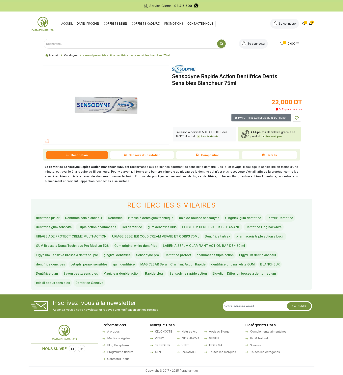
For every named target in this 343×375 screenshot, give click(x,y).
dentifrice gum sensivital (54, 227)
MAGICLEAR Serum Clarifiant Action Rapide (173, 264)
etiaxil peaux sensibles (53, 283)
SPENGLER (162, 345)
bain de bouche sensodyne (199, 218)
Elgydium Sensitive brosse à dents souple (67, 255)
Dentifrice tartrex (217, 236)
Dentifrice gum (47, 273)
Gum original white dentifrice (135, 246)
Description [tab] (79, 155)
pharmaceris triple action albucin (260, 236)
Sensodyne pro (147, 255)
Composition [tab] (210, 155)
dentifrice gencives (50, 264)
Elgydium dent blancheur (257, 255)
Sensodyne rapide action (188, 273)
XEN (157, 352)
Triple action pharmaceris (97, 227)
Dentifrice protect (178, 255)
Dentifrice (115, 218)
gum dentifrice (124, 264)
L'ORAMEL (189, 352)
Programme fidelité (119, 352)
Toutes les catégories (264, 352)
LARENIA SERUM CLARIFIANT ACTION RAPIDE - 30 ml (204, 246)
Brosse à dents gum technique (150, 218)
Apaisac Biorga (218, 331)
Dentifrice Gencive (89, 283)
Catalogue (70, 55)
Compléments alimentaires (267, 331)
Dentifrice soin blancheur (83, 218)
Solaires (255, 345)
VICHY (159, 338)
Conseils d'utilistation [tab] (144, 155)
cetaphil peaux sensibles (88, 264)
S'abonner (299, 306)
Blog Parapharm (117, 345)
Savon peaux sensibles (81, 273)
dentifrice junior (48, 218)
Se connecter (287, 23)
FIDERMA (215, 345)
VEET (185, 345)
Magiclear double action (121, 273)
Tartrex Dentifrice (280, 218)
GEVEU (213, 338)
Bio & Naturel (258, 338)
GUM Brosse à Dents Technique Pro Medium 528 (72, 246)
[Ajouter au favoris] (296, 118)
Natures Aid (189, 331)
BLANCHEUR (270, 264)
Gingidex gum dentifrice (243, 218)
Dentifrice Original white (264, 227)
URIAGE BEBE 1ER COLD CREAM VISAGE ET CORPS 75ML (155, 236)
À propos (113, 331)
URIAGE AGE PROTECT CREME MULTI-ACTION (71, 236)
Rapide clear (154, 273)
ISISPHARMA (190, 338)
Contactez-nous (117, 359)
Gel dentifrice (132, 227)
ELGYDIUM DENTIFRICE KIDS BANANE (211, 227)
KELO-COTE (163, 331)
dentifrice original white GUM (233, 264)
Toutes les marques (222, 352)
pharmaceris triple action (215, 255)
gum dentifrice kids (162, 227)
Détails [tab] (272, 155)
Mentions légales (118, 338)
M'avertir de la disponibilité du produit (263, 117)
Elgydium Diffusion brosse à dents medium (244, 273)
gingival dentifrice (117, 255)
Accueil (54, 55)
